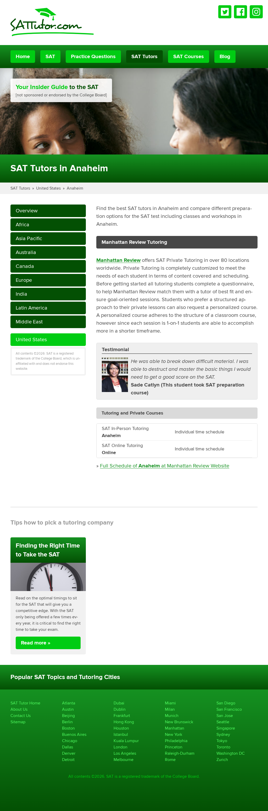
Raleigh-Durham (179, 753)
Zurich (222, 759)
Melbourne (123, 759)
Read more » (36, 643)
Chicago (69, 740)
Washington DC (230, 753)
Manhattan (174, 728)
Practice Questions (93, 56)
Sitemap (17, 721)
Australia (26, 252)
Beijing (68, 715)
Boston (68, 728)
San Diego (225, 702)
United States (48, 188)
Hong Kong (124, 721)
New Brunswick (179, 721)
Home (23, 56)
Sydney (223, 734)
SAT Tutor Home (25, 702)
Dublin (120, 709)
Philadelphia (176, 740)
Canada (25, 266)
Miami (170, 702)
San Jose (224, 715)
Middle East (29, 322)
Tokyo (221, 740)
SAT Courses (188, 56)
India (21, 294)
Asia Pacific (29, 238)
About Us (18, 709)
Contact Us (20, 715)
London (120, 746)
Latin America (31, 308)
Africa (22, 225)
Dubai (119, 702)
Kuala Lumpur (126, 740)
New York (173, 734)
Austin (68, 709)
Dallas (67, 746)
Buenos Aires (74, 734)
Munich (171, 715)
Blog (225, 56)
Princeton (173, 746)
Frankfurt (122, 715)
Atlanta (68, 702)
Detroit (68, 759)
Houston (121, 728)
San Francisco (229, 709)
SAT (50, 56)
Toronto (223, 746)
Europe (24, 280)
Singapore (225, 728)
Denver (68, 753)
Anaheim (75, 188)
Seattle (222, 721)
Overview (27, 211)
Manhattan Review (118, 260)
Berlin (67, 721)
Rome (170, 759)
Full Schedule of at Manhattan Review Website (164, 466)
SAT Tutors (144, 56)
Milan (170, 709)
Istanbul (121, 734)
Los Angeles (125, 753)
